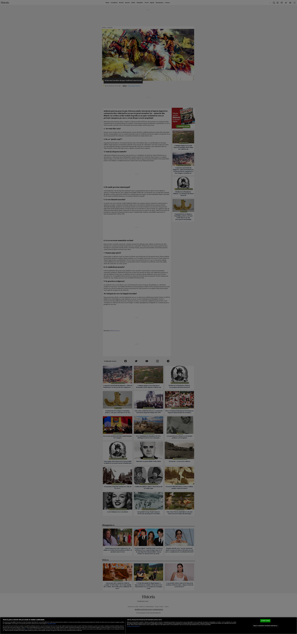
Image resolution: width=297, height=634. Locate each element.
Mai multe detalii (51, 623)
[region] (148, 625)
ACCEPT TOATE (265, 620)
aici (26, 629)
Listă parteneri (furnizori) (133, 626)
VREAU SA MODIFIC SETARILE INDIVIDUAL (265, 625)
